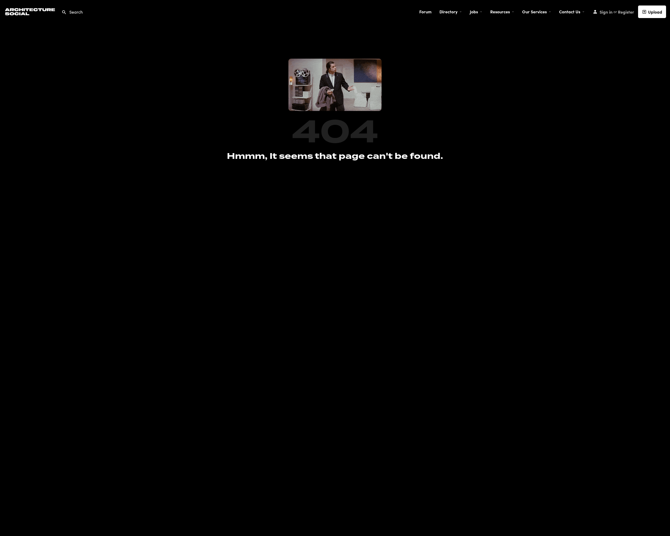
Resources (500, 11)
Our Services (534, 11)
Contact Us (569, 11)
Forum (425, 11)
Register (626, 12)
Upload (655, 12)
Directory (448, 11)
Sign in (606, 12)
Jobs (474, 11)
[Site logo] (31, 11)
